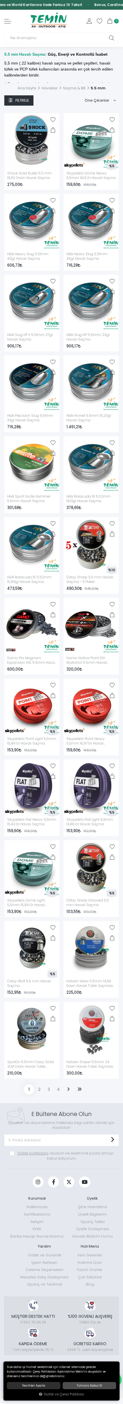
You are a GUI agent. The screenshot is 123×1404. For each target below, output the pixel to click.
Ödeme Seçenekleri (44, 1270)
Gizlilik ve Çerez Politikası (63, 1394)
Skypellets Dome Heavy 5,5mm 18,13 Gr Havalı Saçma (91, 176)
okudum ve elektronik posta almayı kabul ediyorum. (65, 1155)
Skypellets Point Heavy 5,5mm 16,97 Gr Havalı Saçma (85, 741)
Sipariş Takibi (92, 1222)
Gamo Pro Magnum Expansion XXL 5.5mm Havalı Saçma (31, 660)
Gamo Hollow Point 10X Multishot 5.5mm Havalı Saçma (86, 660)
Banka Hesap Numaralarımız (37, 1236)
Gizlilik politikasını (32, 1153)
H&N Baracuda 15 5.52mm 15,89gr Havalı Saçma (29, 580)
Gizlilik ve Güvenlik (44, 1255)
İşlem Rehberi (44, 1262)
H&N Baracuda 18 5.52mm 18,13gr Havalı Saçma (88, 499)
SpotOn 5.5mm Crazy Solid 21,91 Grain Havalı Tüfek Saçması (30, 1064)
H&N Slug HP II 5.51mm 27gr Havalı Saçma (30, 337)
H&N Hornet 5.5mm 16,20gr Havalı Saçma (88, 418)
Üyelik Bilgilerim (92, 1214)
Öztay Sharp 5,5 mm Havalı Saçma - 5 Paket (89, 580)
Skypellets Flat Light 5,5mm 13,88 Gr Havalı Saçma (89, 822)
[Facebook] (53, 1182)
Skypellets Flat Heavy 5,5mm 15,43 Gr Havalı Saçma (31, 822)
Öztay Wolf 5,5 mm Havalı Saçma (29, 983)
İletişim (37, 1222)
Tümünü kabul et (89, 1385)
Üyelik (92, 1198)
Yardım (44, 1246)
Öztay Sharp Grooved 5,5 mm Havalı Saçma (87, 903)
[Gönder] (112, 1140)
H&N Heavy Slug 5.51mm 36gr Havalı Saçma (87, 256)
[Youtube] (84, 1182)
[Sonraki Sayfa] (68, 1089)
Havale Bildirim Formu (92, 1236)
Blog (90, 1284)
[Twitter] (69, 1182)
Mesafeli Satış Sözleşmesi (44, 1277)
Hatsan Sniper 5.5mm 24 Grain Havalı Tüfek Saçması (89, 1064)
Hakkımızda (37, 1207)
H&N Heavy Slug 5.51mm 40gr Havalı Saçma (27, 256)
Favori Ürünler (90, 1270)
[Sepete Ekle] (53, 130)
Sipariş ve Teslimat (44, 1284)
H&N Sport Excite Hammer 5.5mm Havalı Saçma (29, 499)
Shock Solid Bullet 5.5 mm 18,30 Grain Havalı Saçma (29, 176)
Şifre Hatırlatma (92, 1207)
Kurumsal (37, 1198)
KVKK (37, 1229)
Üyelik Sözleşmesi (92, 1229)
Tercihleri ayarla (33, 1385)
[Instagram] (38, 1182)
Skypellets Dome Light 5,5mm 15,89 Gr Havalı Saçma (26, 903)
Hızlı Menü (90, 1246)
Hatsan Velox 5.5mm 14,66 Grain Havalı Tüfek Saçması (89, 983)
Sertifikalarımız (37, 1214)
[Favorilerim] (99, 21)
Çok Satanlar (90, 1277)
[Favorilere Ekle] (53, 119)
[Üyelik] (89, 21)
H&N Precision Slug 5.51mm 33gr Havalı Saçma (30, 418)
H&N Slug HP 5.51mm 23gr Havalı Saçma (88, 337)
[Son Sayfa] (79, 1089)
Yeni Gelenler (89, 1255)
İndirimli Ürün (90, 1262)
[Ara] (111, 38)
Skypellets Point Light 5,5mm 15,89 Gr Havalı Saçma (31, 741)
